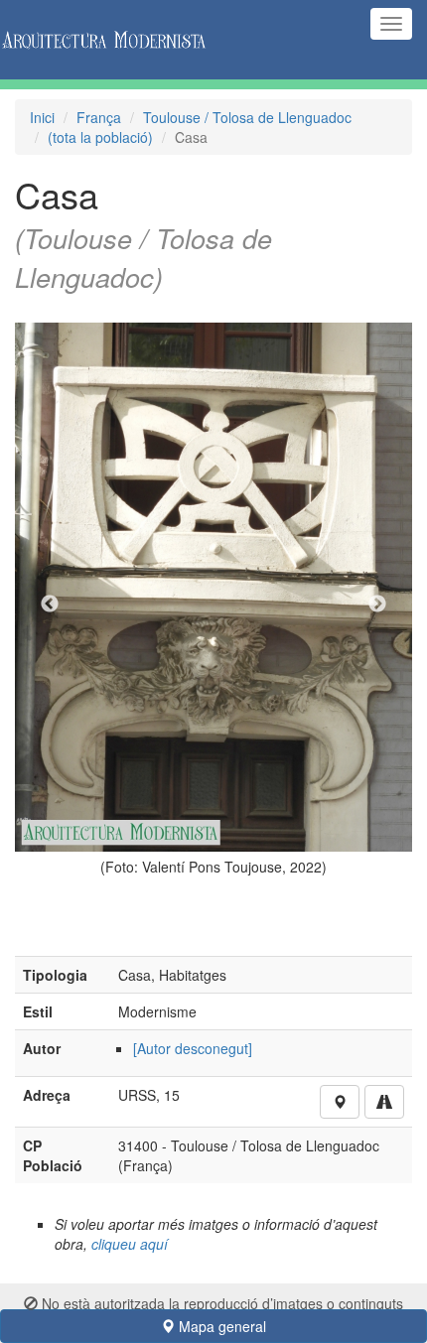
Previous (50, 604)
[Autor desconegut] (192, 1048)
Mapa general (220, 1326)
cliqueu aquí (129, 1244)
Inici (42, 117)
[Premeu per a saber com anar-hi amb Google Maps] (384, 1102)
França (98, 117)
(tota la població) (100, 137)
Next (377, 604)
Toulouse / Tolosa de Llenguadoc (247, 117)
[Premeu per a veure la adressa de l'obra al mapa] (339, 1102)
